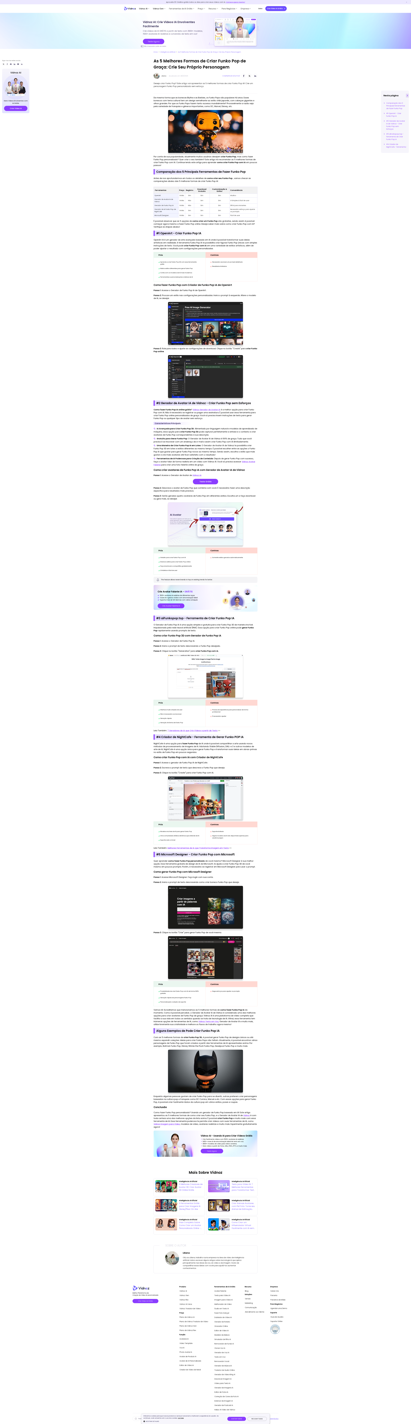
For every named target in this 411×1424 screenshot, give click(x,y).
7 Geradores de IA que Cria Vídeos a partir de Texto (193, 730)
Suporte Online (276, 1321)
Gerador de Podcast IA (223, 1405)
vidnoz (130, 8)
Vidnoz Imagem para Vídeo (167, 1124)
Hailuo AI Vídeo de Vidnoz (224, 1409)
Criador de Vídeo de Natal (190, 1369)
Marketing (249, 1303)
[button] (183, 1421)
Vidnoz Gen (158, 8)
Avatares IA (183, 1339)
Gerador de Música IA (223, 1365)
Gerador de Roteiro (222, 1322)
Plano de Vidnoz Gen (188, 1326)
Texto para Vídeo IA (222, 1295)
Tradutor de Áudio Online (224, 1370)
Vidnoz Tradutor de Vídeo (189, 1308)
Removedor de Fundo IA (224, 1344)
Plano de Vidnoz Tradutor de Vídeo (193, 1321)
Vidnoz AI (143, 8)
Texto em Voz (219, 1357)
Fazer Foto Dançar (221, 1313)
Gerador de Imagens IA (223, 1387)
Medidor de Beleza (221, 1335)
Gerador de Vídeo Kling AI (224, 1374)
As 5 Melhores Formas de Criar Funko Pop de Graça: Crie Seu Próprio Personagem (209, 52)
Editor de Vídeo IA (186, 1365)
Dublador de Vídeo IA (223, 1317)
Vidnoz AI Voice (185, 1304)
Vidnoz (246, 1115)
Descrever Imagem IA (222, 1379)
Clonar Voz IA (219, 1348)
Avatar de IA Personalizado (190, 1361)
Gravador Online (221, 1326)
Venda (247, 1298)
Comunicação (251, 1307)
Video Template (186, 1343)
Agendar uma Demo (278, 1308)
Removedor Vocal (221, 1361)
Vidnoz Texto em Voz (208, 1021)
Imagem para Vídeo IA (223, 1300)
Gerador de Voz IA (221, 1352)
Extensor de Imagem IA (223, 1401)
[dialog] (205, 1419)
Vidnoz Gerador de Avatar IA (206, 409)
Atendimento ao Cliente (254, 1312)
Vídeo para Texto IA (222, 1383)
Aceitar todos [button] (236, 1419)
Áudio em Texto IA (221, 1308)
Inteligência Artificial (167, 52)
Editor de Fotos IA (221, 1392)
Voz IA (181, 1347)
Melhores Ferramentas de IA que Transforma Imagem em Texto (198, 848)
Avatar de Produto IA (187, 1356)
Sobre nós (274, 1291)
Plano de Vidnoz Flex (187, 1330)
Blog (246, 1291)
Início (156, 52)
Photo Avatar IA (185, 1352)
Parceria (273, 1295)
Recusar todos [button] (257, 1419)
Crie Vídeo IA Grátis (145, 1301)
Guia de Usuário (276, 1317)
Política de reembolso (269, 1419)
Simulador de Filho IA (222, 1339)
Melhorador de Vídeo (223, 1304)
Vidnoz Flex (183, 1300)
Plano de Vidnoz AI (186, 1317)
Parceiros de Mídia (277, 1300)
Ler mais (181, 1418)
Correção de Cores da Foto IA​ (226, 1396)
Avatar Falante (220, 1291)
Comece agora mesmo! (235, 2)
